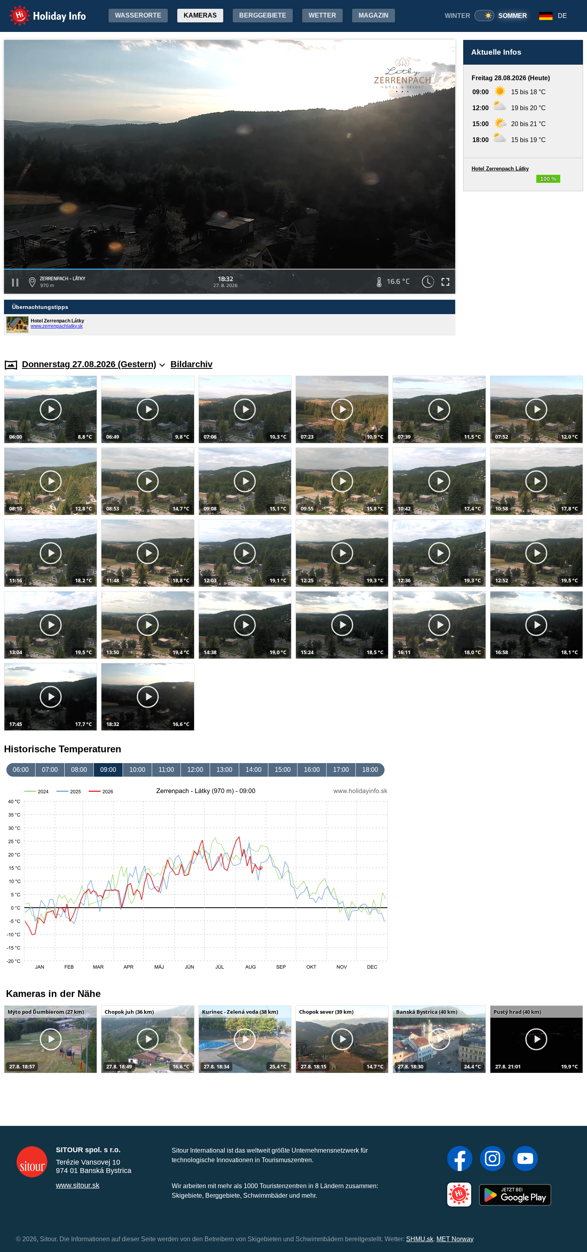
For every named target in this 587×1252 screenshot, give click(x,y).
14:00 (254, 769)
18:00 (370, 769)
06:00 (21, 769)
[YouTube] (525, 1159)
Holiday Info (40, 10)
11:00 (166, 769)
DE (562, 15)
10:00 (137, 769)
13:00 (224, 769)
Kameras (200, 15)
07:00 (50, 769)
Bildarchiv (191, 364)
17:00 (341, 769)
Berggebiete (262, 15)
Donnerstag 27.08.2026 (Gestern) (89, 364)
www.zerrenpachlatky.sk (57, 326)
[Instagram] (492, 1159)
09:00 (108, 769)
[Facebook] (459, 1159)
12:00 (195, 769)
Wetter (322, 15)
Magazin (374, 15)
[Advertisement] (523, 267)
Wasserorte (138, 15)
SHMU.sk (419, 1239)
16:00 (312, 769)
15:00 (283, 769)
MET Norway (455, 1239)
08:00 (79, 769)
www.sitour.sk (77, 1185)
